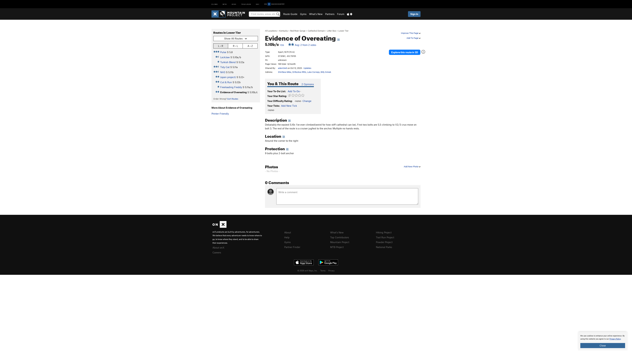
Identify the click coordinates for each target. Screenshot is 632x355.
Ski (257, 4)
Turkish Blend (228, 62)
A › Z (250, 45)
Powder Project (384, 242)
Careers (216, 252)
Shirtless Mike (284, 72)
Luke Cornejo (313, 72)
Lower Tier (343, 30)
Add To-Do (294, 91)
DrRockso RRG (299, 72)
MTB (225, 4)
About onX (218, 247)
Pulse (223, 52)
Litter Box (331, 30)
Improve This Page (410, 33)
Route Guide (290, 13)
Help (287, 237)
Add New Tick (289, 105)
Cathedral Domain (316, 30)
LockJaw (225, 57)
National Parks (384, 247)
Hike (234, 4)
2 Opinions (308, 84)
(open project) (228, 77)
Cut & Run (226, 82)
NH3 (222, 72)
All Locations (271, 30)
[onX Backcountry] (274, 4)
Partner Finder (292, 247)
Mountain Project (339, 242)
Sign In (414, 13)
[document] (602, 341)
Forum (340, 13)
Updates (307, 68)
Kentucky (283, 30)
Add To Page (413, 38)
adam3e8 (282, 68)
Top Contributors (339, 237)
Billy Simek (326, 72)
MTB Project (337, 247)
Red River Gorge (297, 30)
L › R (220, 45)
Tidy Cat (225, 67)
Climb (214, 4)
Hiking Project (384, 232)
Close (603, 345)
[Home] (229, 14)
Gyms (303, 13)
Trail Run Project (385, 237)
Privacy (331, 270)
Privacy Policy (615, 339)
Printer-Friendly (220, 113)
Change (307, 100)
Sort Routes (232, 98)
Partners (329, 13)
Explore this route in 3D (404, 52)
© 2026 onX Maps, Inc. (307, 270)
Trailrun (246, 4)
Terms (323, 270)
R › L (235, 45)
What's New (316, 13)
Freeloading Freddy (231, 87)
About (287, 232)
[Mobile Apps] (349, 13)
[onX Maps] (219, 226)
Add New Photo (411, 166)
